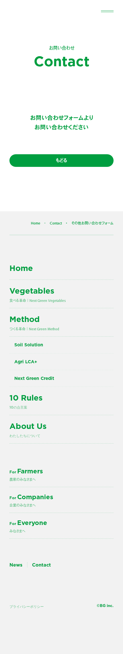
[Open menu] (107, 11)
